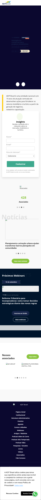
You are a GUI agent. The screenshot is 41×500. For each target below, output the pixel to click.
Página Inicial (20, 412)
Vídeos (20, 452)
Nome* (8, 137)
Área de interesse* (13, 152)
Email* (8, 145)
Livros (20, 449)
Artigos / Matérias (20, 433)
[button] (17, 84)
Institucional (20, 415)
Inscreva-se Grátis (20, 313)
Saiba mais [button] (19, 485)
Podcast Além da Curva (20, 437)
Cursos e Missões (20, 427)
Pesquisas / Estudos (20, 446)
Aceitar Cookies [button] (28, 493)
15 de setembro (11, 282)
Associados (21, 455)
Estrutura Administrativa (20, 418)
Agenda (20, 424)
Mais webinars (20, 320)
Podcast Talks (20, 443)
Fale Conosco (20, 458)
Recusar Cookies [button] (12, 493)
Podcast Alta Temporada (20, 440)
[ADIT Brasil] (6, 2)
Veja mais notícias (20, 261)
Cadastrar (20, 164)
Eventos (20, 421)
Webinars (20, 430)
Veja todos (33, 357)
